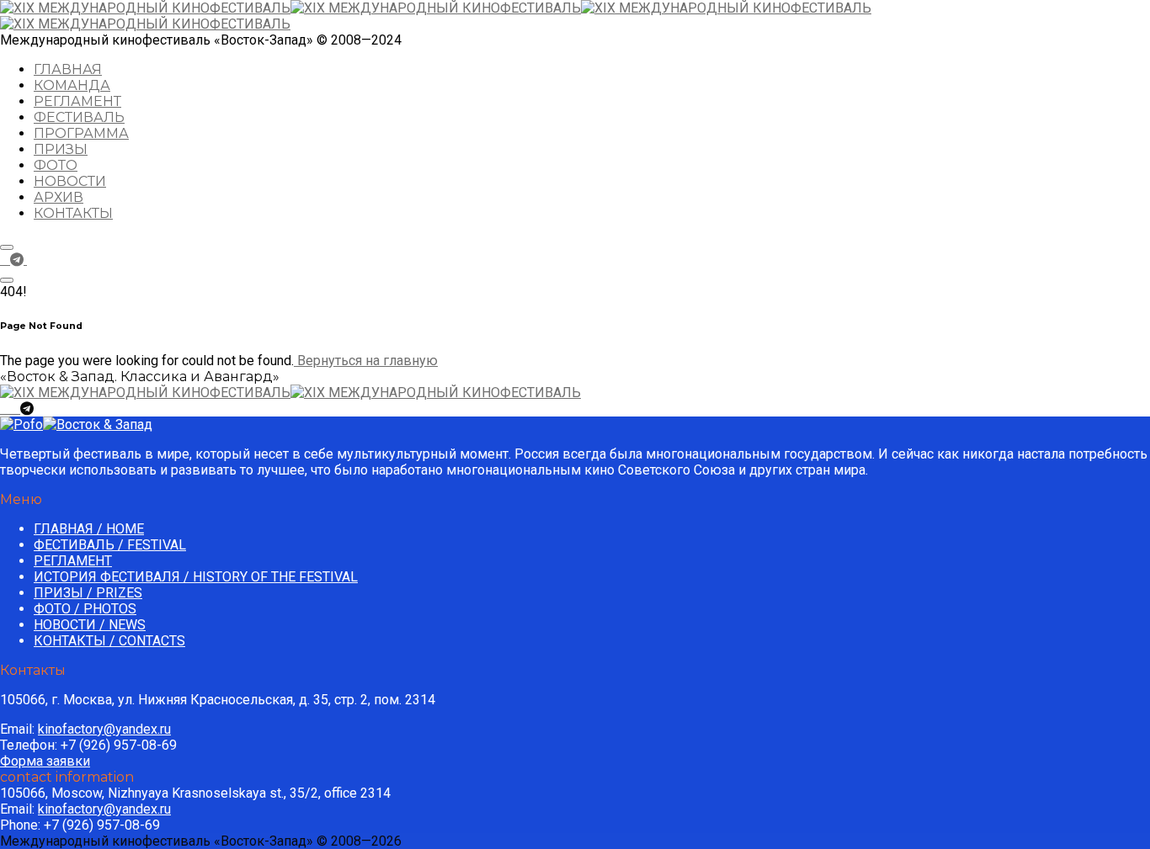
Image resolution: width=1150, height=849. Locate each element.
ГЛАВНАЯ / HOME (89, 529)
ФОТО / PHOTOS (85, 609)
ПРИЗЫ (61, 149)
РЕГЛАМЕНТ (77, 101)
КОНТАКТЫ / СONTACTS (109, 641)
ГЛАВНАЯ (68, 69)
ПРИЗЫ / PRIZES (88, 593)
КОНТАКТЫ (73, 213)
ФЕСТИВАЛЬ (79, 117)
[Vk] (5, 260)
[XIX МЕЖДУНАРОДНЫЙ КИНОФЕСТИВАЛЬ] (290, 8)
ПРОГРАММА (81, 133)
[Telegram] (18, 260)
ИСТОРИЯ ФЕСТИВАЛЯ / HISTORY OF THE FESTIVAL (196, 577)
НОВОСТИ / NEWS (90, 625)
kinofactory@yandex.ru (104, 729)
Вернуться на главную (366, 361)
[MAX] (33, 260)
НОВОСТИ (70, 181)
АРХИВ (58, 197)
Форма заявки (45, 761)
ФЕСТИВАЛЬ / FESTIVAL (110, 545)
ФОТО (55, 165)
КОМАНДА (72, 85)
